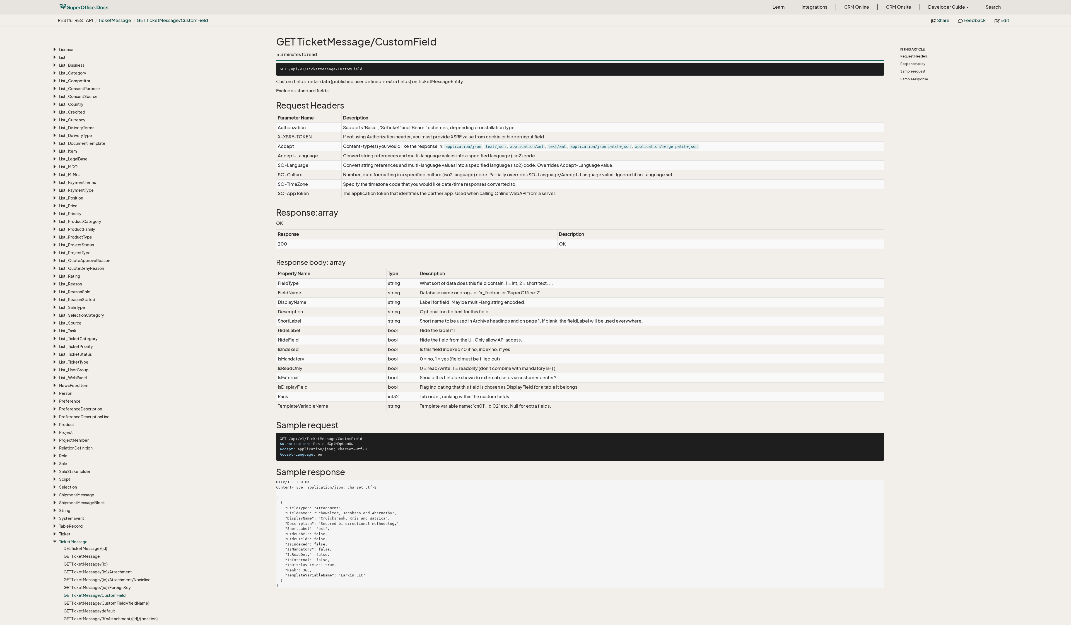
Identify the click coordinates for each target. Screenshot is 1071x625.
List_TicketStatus (75, 354)
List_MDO (68, 166)
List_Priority (70, 213)
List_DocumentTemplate (82, 143)
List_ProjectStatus (76, 244)
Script (64, 479)
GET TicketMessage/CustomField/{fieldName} (106, 603)
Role (63, 455)
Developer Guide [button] (947, 7)
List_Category (72, 73)
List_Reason (70, 284)
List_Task (67, 330)
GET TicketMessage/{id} (86, 564)
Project (66, 432)
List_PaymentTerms (77, 182)
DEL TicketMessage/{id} (85, 548)
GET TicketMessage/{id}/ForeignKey (97, 587)
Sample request (912, 71)
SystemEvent (71, 518)
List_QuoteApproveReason (84, 260)
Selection (68, 487)
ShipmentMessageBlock (82, 502)
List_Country (71, 104)
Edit (1004, 20)
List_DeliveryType (75, 135)
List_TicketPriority (76, 346)
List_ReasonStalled (77, 299)
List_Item (68, 151)
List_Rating (69, 276)
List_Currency (72, 119)
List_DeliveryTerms (76, 127)
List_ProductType (75, 237)
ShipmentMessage (76, 494)
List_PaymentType (76, 190)
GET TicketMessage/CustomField (172, 20)
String (64, 510)
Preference (70, 401)
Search (993, 7)
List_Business (72, 65)
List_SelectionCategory (81, 315)
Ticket (65, 534)
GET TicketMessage (82, 556)
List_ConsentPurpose (79, 88)
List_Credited (72, 112)
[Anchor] (272, 105)
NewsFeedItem (73, 385)
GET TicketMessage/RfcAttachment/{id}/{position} (111, 618)
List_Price (68, 205)
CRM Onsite (898, 7)
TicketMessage (114, 20)
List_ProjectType (75, 252)
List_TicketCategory (78, 338)
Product (66, 424)
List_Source (70, 323)
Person (65, 393)
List (62, 57)
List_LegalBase (73, 159)
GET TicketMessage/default (89, 611)
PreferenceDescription (80, 409)
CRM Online (856, 7)
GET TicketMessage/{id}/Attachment (98, 571)
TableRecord (71, 526)
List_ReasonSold (74, 291)
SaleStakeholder (74, 471)
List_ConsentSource (78, 96)
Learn (779, 7)
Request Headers (914, 56)
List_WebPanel (73, 377)
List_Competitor (74, 80)
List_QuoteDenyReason (81, 268)
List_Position (71, 198)
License (66, 49)
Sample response (914, 79)
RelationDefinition (76, 448)
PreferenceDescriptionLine (84, 416)
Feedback (974, 20)
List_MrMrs (69, 174)
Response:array (912, 64)
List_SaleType (72, 307)
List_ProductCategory (80, 221)
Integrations (814, 7)
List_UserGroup (73, 369)
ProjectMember (74, 440)
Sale (63, 463)
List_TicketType (73, 362)
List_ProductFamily (77, 229)
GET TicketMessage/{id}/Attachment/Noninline (107, 579)
